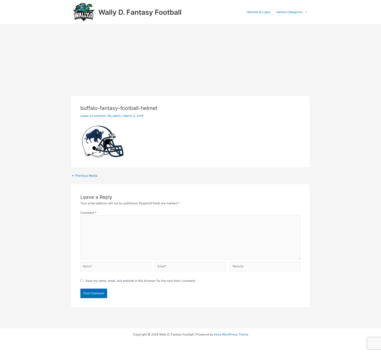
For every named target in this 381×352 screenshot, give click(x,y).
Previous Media (84, 175)
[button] (305, 12)
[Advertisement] (190, 54)
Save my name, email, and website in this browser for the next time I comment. (141, 281)
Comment (88, 213)
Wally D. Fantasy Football (140, 12)
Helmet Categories (289, 12)
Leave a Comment (93, 116)
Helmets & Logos (258, 12)
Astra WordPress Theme (231, 334)
